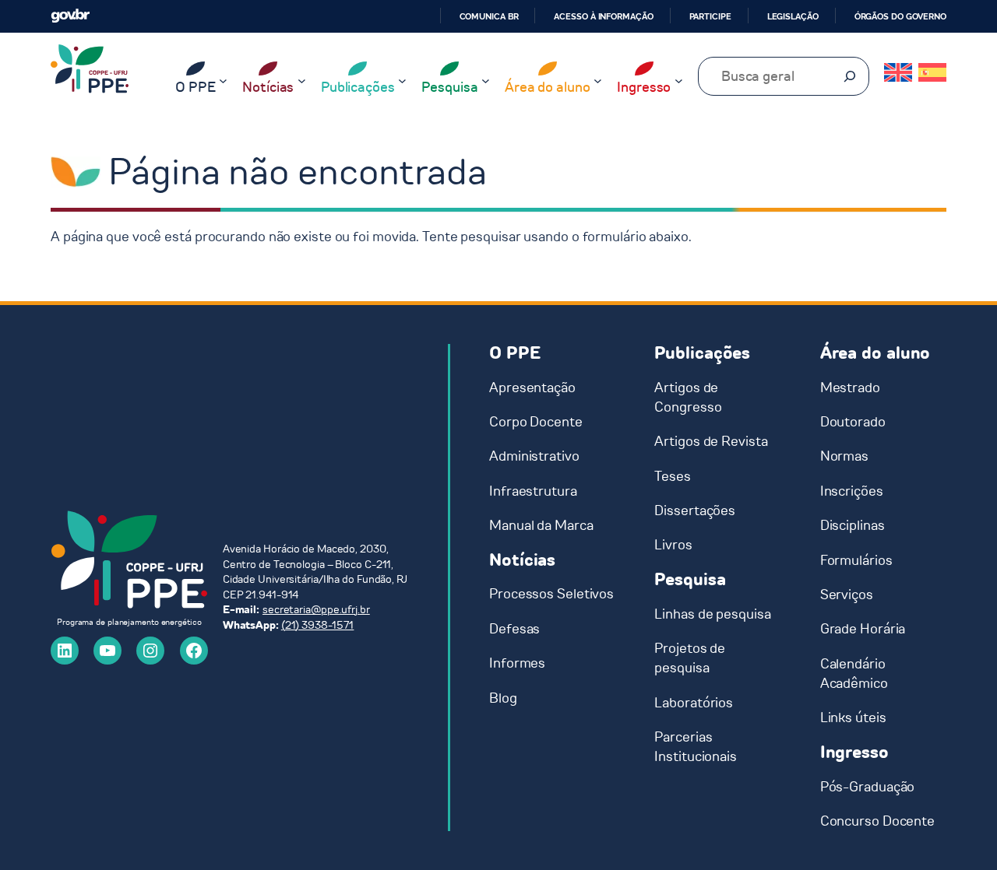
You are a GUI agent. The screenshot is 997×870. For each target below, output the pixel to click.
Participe (710, 16)
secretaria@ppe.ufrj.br (316, 609)
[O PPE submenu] (223, 80)
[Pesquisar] (849, 76)
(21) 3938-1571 (317, 625)
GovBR (70, 16)
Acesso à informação (603, 16)
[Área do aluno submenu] (598, 80)
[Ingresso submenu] (679, 80)
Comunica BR (489, 16)
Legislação (793, 16)
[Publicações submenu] (402, 80)
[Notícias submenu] (302, 80)
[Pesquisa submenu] (485, 80)
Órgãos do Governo (900, 16)
